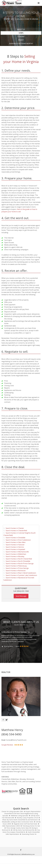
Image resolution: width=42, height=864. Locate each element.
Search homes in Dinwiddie (15, 538)
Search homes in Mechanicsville (17, 552)
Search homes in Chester (14, 528)
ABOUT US (21, 29)
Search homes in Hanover (15, 545)
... (20, 641)
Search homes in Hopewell (15, 549)
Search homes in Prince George (17, 568)
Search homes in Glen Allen (15, 542)
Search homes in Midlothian (15, 554)
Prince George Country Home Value (17, 828)
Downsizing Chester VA (29, 834)
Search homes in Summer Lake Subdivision (21, 575)
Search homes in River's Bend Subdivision (20, 573)
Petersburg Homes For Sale (31, 826)
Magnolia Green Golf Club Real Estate (25, 824)
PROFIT (21, 40)
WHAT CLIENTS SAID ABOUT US (21, 622)
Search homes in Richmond (15, 570)
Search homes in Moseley (14, 556)
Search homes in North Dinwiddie (17, 561)
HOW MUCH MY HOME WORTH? (21, 43)
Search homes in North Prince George (19, 563)
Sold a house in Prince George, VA (15, 632)
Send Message (21, 596)
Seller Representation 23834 (11, 826)
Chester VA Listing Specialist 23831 (13, 811)
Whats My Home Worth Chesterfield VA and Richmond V (20, 820)
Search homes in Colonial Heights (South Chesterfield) (19, 534)
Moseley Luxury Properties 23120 (27, 818)
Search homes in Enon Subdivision (18, 540)
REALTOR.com (24, 625)
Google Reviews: (7, 745)
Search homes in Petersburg (16, 566)
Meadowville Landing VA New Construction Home (17, 822)
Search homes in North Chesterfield (18, 559)
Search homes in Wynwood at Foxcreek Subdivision (18, 579)
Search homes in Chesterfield (16, 530)
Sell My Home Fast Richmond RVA (24, 830)
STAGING (21, 36)
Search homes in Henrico (14, 547)
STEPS (21, 33)
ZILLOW (16, 625)
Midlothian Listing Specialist (19, 816)
